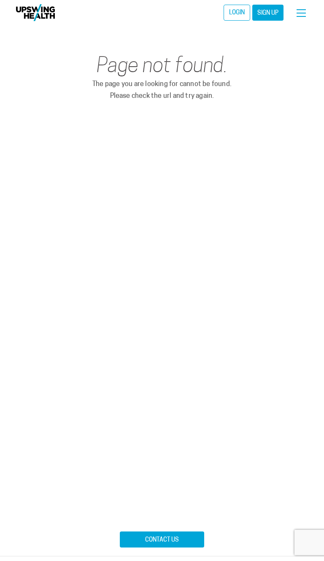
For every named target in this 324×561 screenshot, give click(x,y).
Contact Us (162, 540)
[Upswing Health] (35, 12)
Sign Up (267, 13)
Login (237, 13)
